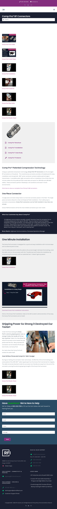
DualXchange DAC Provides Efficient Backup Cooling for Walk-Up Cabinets (41, 485)
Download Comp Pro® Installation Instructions (15, 310)
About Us (50, 502)
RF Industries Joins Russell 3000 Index (42, 475)
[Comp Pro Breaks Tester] (28, 111)
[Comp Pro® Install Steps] (28, 53)
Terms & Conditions (43, 502)
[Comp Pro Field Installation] (28, 82)
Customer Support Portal (12, 493)
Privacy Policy (36, 502)
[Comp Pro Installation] (28, 67)
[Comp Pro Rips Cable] (28, 97)
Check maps (8, 466)
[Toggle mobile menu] (54, 9)
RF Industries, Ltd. (19, 502)
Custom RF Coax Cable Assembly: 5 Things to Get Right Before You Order (41, 480)
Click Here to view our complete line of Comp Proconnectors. (19, 188)
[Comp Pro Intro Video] (28, 38)
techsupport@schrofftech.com (14, 490)
